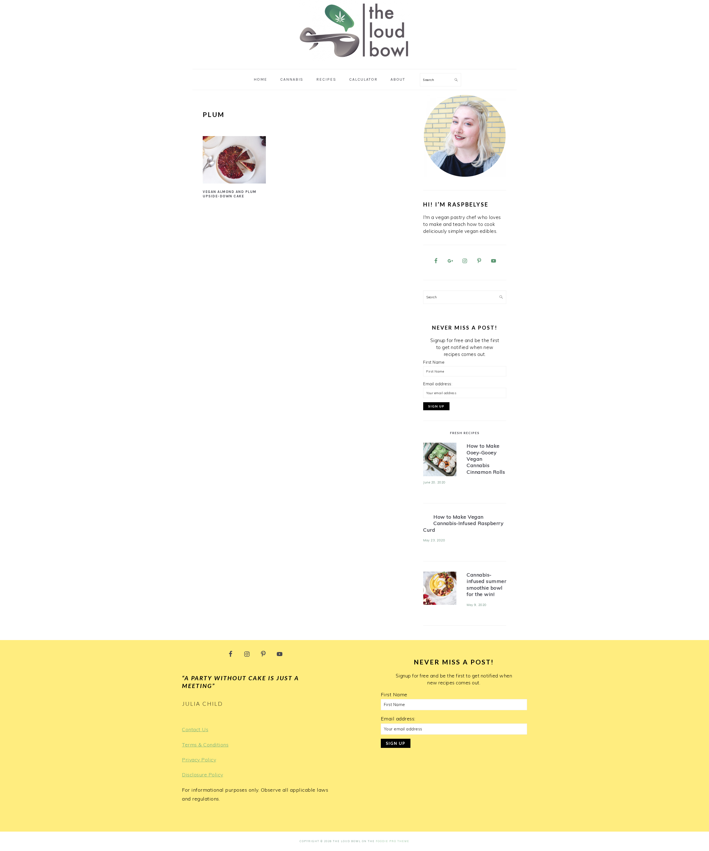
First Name (434, 362)
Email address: (437, 383)
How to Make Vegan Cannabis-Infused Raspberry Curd (463, 523)
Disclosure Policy (202, 774)
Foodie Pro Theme (392, 841)
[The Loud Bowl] (354, 62)
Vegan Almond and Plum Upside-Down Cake (229, 194)
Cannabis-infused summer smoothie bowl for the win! (486, 584)
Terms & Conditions (205, 745)
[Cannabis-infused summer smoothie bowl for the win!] (439, 589)
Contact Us (195, 729)
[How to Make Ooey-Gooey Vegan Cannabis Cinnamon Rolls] (439, 460)
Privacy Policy (199, 759)
